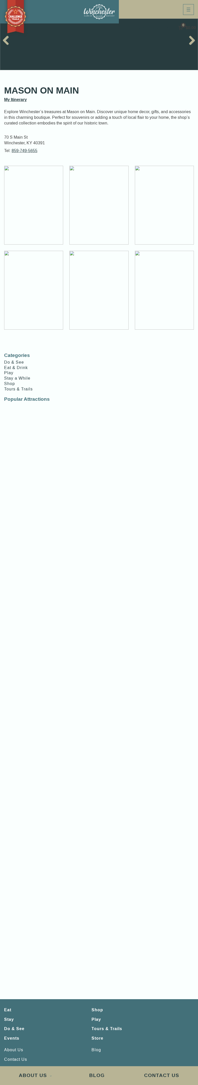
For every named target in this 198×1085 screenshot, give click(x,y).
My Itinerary (15, 100)
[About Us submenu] (51, 1076)
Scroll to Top (180, 1055)
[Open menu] (188, 9)
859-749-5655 (24, 150)
